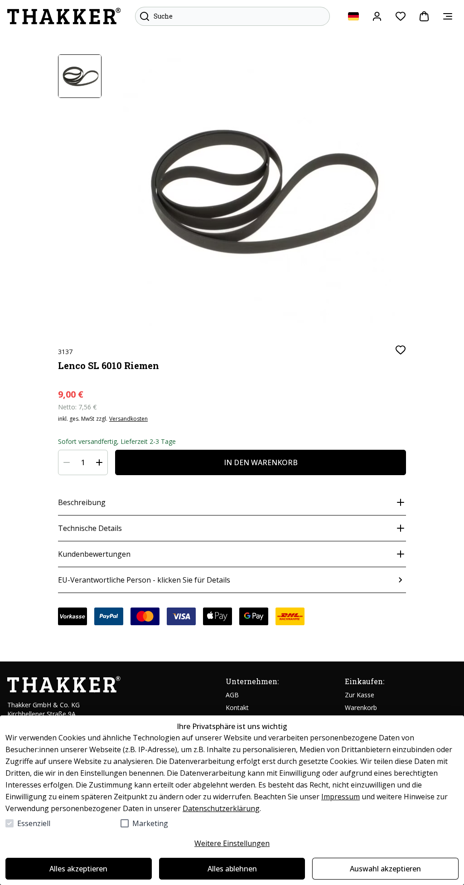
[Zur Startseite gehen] (64, 16)
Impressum (340, 797)
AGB (232, 694)
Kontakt (237, 707)
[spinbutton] (83, 462)
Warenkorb (361, 707)
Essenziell (33, 823)
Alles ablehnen (232, 869)
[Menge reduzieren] (66, 462)
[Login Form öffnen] (377, 16)
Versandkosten (128, 419)
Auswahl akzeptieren (385, 869)
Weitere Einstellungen (232, 843)
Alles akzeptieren (78, 869)
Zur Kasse (359, 694)
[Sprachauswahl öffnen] (353, 16)
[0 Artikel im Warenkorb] (424, 16)
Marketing (150, 823)
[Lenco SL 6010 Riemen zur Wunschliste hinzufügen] (400, 350)
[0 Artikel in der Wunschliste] (401, 16)
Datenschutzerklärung (221, 808)
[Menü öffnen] (448, 16)
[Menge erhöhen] (99, 462)
